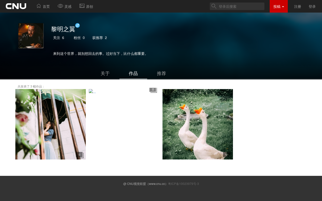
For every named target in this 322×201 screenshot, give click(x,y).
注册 (297, 6)
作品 (133, 73)
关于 (105, 73)
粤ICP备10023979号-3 (183, 183)
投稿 (277, 6)
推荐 (161, 73)
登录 (312, 6)
